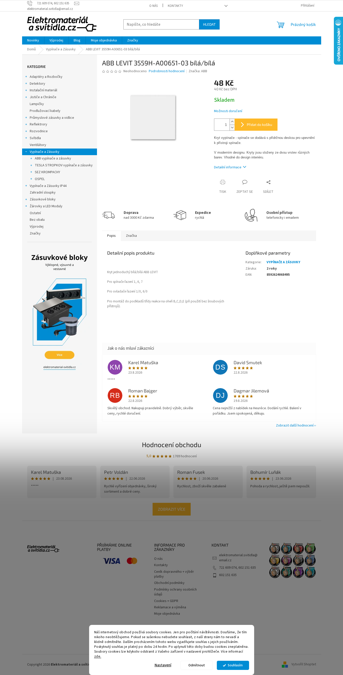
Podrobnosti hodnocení (167, 71)
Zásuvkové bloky (43, 199)
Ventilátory (38, 145)
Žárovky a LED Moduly (46, 206)
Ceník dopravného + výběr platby (174, 574)
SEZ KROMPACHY (47, 172)
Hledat (209, 24)
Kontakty (175, 6)
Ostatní (35, 213)
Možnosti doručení (228, 111)
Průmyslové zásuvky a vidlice (52, 117)
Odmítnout (196, 665)
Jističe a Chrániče (43, 97)
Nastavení (163, 665)
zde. (97, 656)
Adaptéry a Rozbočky (46, 76)
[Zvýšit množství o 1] (232, 122)
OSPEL (40, 179)
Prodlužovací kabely (45, 110)
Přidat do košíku (259, 124)
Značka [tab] (131, 235)
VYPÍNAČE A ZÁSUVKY (283, 262)
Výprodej (36, 226)
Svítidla (35, 138)
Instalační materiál (43, 90)
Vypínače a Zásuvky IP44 (48, 185)
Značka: (198, 71)
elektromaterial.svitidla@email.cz (238, 558)
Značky (35, 233)
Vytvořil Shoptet (303, 664)
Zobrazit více (171, 509)
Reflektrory (38, 124)
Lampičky (37, 104)
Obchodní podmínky (169, 582)
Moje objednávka (167, 613)
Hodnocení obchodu (171, 444)
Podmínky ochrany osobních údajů (175, 592)
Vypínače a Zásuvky (44, 151)
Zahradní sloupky (43, 192)
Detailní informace (227, 167)
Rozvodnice (39, 131)
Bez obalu (37, 219)
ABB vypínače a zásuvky (53, 158)
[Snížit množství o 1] (232, 127)
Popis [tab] (111, 235)
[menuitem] (33, 40)
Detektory (37, 83)
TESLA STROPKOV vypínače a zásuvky (64, 165)
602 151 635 (228, 575)
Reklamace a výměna (170, 607)
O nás (153, 6)
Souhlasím (235, 665)
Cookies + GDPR (166, 601)
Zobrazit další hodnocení (295, 425)
